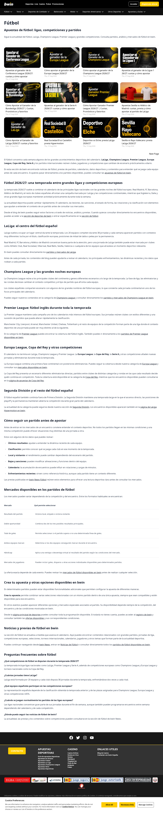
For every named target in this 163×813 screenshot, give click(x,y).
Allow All (109, 805)
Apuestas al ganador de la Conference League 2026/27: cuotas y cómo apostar (19, 73)
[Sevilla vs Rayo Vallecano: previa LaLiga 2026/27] (138, 127)
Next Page (154, 153)
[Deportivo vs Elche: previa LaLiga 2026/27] (100, 127)
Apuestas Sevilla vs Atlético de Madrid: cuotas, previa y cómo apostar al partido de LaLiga (136, 108)
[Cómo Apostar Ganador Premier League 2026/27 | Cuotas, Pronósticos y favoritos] (100, 92)
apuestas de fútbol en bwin (118, 172)
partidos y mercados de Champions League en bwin (128, 297)
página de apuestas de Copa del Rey (26, 380)
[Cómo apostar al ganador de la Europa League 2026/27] (61, 57)
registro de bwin (144, 614)
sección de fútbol (90, 216)
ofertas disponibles (34, 618)
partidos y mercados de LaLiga (61, 252)
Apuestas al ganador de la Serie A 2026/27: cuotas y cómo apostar (60, 107)
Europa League (149, 363)
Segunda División (81, 407)
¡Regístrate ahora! (149, 4)
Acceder (133, 4)
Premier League (29, 333)
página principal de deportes (27, 614)
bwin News (44, 644)
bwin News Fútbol (37, 479)
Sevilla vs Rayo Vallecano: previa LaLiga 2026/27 (137, 142)
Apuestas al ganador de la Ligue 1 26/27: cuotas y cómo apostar (138, 72)
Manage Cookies (145, 805)
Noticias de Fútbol (69, 644)
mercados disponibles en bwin (32, 367)
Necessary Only (127, 805)
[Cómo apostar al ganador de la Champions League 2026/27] (100, 57)
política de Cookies (88, 796)
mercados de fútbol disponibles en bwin (82, 572)
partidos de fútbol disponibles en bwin (131, 644)
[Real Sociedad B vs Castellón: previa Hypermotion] (61, 127)
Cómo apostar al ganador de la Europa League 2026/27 (59, 72)
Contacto (17, 750)
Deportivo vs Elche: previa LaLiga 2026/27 (98, 142)
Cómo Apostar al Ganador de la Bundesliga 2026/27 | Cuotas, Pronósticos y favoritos (21, 108)
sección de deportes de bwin (37, 216)
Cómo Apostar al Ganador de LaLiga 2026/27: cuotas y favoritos (22, 142)
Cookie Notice (68, 807)
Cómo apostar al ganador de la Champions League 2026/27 (98, 72)
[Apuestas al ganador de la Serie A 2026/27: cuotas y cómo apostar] (61, 92)
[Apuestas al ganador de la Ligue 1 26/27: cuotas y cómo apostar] (138, 57)
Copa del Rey (91, 377)
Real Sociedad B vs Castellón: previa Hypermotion (58, 142)
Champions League (66, 297)
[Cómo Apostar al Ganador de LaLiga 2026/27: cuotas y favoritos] (22, 127)
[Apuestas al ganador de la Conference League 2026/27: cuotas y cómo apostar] (22, 57)
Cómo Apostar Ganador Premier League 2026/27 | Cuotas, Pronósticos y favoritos (98, 108)
